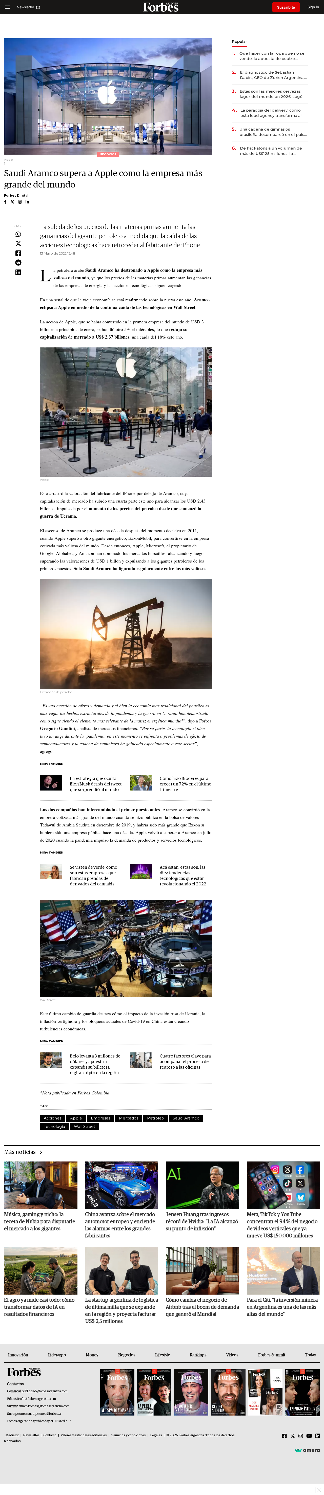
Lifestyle (162, 1355)
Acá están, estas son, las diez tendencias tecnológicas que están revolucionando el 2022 (183, 875)
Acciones (52, 1118)
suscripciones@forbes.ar (44, 1414)
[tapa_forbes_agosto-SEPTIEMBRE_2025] (302, 1393)
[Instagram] (300, 1436)
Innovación (18, 1355)
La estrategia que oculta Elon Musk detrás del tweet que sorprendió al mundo (96, 784)
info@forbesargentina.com (37, 1399)
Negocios (126, 1355)
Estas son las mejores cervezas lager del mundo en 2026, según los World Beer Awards (272, 94)
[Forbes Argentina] (162, 7)
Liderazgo (57, 1355)
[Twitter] (18, 244)
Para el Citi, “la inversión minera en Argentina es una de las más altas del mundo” (282, 1307)
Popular (239, 41)
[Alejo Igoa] (191, 1393)
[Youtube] (309, 1436)
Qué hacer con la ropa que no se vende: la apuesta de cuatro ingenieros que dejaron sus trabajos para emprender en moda (272, 56)
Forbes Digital (16, 195)
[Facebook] (18, 253)
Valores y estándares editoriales (84, 1435)
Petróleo (155, 1118)
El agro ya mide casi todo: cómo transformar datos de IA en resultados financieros (39, 1307)
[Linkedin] (18, 272)
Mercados (128, 1118)
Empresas (100, 1118)
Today (310, 1355)
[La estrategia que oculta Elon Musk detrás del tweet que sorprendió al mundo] (51, 783)
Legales (156, 1435)
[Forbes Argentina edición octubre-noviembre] (265, 1393)
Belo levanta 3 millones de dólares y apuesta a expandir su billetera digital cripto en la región (95, 1064)
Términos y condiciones (128, 1435)
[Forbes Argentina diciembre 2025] (228, 1393)
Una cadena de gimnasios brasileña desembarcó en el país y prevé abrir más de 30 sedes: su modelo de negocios (273, 132)
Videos (232, 1355)
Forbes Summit (271, 1355)
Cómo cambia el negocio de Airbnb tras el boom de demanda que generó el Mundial (202, 1307)
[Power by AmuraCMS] (307, 1450)
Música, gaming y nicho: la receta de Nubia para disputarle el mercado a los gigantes (39, 1221)
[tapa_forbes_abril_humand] (154, 1393)
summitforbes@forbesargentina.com (44, 1406)
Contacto (49, 1435)
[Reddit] (18, 263)
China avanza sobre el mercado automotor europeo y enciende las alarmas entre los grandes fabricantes (120, 1225)
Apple (76, 1118)
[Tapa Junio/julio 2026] (117, 1393)
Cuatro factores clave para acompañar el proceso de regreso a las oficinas (185, 1062)
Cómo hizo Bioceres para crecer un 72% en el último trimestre (185, 784)
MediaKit (12, 1435)
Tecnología (54, 1126)
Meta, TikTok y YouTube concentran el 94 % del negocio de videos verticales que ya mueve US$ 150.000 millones (282, 1225)
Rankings (198, 1355)
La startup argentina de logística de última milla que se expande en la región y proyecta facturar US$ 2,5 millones (121, 1311)
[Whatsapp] (18, 234)
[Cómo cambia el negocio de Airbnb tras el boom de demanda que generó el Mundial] (202, 1271)
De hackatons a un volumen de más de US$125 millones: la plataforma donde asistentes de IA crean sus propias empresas (271, 151)
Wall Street (84, 1126)
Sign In (313, 7)
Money (92, 1355)
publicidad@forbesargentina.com (45, 1391)
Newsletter (31, 1435)
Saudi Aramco (186, 1118)
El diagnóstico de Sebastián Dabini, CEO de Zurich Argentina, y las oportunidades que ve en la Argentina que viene (273, 75)
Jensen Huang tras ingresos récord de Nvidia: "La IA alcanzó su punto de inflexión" (202, 1221)
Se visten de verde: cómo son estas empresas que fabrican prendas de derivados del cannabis (93, 875)
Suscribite (286, 7)
